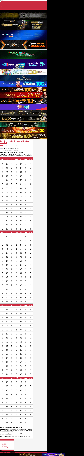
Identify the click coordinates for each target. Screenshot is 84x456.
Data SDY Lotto (4, 5)
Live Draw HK (4, 7)
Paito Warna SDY (4, 446)
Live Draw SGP (4, 8)
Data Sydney (4, 443)
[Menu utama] (0, 1)
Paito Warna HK (4, 444)
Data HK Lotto (4, 3)
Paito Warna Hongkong (5, 447)
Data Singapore (4, 442)
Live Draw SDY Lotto (5, 448)
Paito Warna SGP (4, 445)
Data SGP (3, 6)
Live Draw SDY (4, 9)
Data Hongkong (4, 441)
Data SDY (3, 4)
